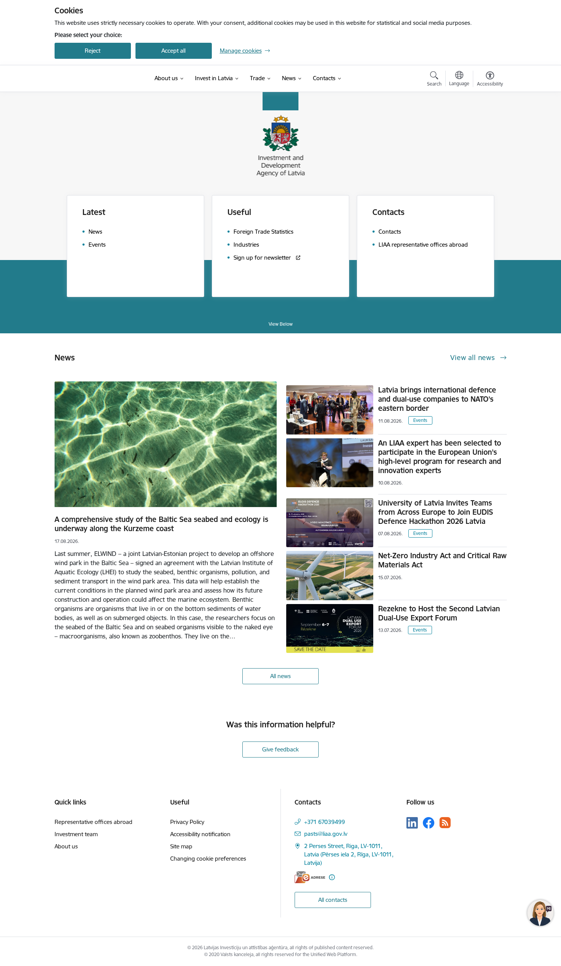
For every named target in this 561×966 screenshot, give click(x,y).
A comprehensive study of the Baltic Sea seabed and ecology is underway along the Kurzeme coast (161, 524)
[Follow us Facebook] (428, 823)
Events (420, 420)
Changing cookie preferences (208, 858)
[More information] (332, 877)
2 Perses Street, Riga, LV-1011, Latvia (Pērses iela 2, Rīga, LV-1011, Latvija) (348, 854)
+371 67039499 (324, 821)
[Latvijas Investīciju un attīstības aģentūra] (92, 78)
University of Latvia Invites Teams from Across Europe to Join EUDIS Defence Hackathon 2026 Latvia (435, 512)
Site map (181, 846)
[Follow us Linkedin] (412, 823)
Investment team (76, 834)
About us (66, 846)
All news (280, 676)
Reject (92, 50)
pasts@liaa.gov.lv (325, 833)
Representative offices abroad (93, 821)
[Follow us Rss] (445, 822)
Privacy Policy (187, 821)
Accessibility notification (200, 834)
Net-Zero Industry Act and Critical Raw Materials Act (442, 560)
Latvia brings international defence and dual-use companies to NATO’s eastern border (437, 399)
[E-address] (310, 877)
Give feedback (280, 749)
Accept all (173, 50)
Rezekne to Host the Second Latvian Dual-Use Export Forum (439, 613)
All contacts (332, 899)
